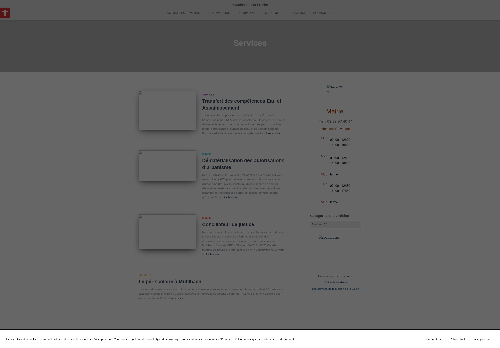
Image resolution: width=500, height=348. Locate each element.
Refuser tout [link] (457, 339)
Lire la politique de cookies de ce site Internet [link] (266, 339)
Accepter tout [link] (482, 339)
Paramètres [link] (433, 339)
